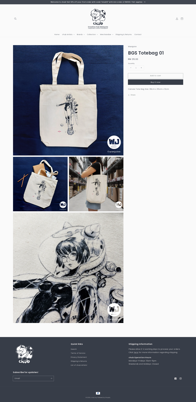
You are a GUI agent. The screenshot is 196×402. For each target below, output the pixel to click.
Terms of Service (78, 353)
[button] (15, 18)
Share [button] (133, 95)
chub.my (94, 397)
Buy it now (155, 82)
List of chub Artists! (79, 365)
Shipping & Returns (79, 361)
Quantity (131, 63)
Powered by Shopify (103, 397)
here (136, 352)
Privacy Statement (79, 357)
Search (74, 349)
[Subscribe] (51, 378)
